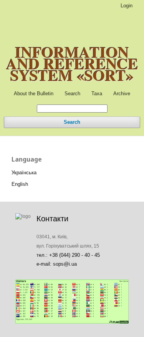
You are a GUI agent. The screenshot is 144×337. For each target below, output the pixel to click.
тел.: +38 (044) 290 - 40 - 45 (68, 255)
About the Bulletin (33, 93)
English (20, 184)
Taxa (96, 93)
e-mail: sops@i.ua (56, 264)
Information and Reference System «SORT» (72, 63)
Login (126, 5)
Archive (121, 93)
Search (72, 93)
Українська (24, 172)
